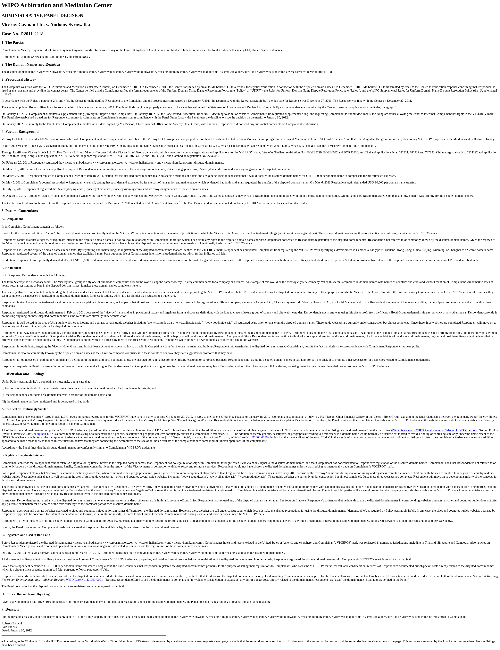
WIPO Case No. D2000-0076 (249, 437)
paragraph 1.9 (42, 433)
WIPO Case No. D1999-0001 (84, 579)
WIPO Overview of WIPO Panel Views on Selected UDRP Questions (434, 430)
